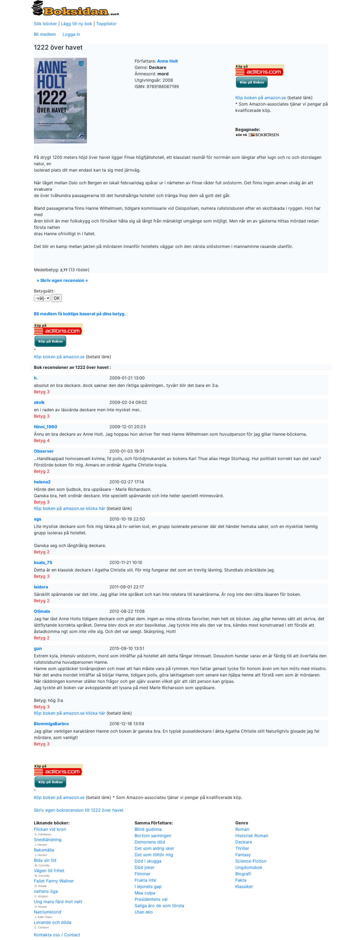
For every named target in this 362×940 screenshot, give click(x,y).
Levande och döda (52, 922)
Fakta (240, 880)
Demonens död (150, 842)
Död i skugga (148, 861)
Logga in (71, 34)
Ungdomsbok (248, 867)
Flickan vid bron (50, 829)
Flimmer (143, 873)
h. (36, 378)
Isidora (41, 586)
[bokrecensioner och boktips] (75, 7)
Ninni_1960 (45, 426)
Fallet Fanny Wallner (54, 881)
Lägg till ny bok (76, 23)
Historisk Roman (251, 835)
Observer (44, 451)
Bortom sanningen (153, 835)
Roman (242, 829)
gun (38, 648)
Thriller (242, 848)
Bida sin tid (45, 860)
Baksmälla (44, 849)
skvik (39, 402)
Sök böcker (45, 23)
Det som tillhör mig (154, 854)
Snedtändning (47, 839)
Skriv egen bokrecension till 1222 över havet (78, 810)
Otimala (42, 611)
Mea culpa (145, 892)
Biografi (243, 873)
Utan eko (144, 912)
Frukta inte (145, 880)
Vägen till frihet (49, 870)
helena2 (42, 481)
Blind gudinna (148, 829)
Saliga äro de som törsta (159, 905)
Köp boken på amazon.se (260, 97)
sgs (37, 519)
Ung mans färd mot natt (58, 901)
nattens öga (46, 891)
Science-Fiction (250, 861)
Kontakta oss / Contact (57, 934)
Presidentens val (151, 899)
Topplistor (106, 23)
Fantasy (243, 854)
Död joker (144, 867)
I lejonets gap (148, 886)
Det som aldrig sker (154, 848)
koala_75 (43, 562)
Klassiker (244, 886)
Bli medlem (45, 34)
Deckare (243, 842)
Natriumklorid (47, 912)
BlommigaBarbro (51, 723)
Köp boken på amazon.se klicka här (69, 508)
